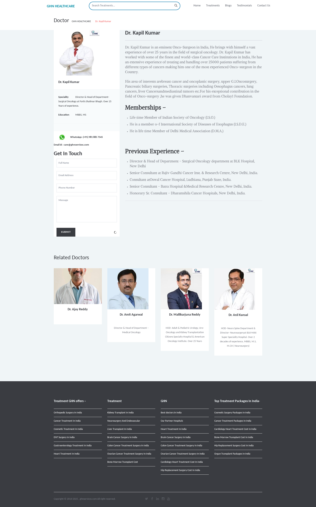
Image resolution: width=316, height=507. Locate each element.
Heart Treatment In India (67, 454)
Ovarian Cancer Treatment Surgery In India (129, 454)
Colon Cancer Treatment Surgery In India (128, 445)
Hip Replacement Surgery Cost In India (180, 470)
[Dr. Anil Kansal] (234, 289)
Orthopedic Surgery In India (68, 412)
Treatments (213, 5)
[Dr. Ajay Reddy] (78, 286)
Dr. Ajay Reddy (78, 309)
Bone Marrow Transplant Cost (122, 462)
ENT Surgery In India (64, 437)
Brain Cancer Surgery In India (122, 437)
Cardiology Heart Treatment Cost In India (182, 462)
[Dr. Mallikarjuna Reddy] (181, 288)
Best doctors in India (171, 412)
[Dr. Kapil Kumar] (77, 52)
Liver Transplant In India (119, 429)
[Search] (175, 5)
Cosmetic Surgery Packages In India (232, 412)
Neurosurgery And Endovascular (123, 421)
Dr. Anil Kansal (238, 315)
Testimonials (244, 5)
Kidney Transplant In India (120, 412)
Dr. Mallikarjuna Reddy (184, 314)
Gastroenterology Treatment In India (73, 445)
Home (197, 5)
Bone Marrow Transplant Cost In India (233, 437)
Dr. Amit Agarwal (131, 314)
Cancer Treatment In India (67, 421)
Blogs (228, 5)
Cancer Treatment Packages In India (232, 421)
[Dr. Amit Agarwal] (127, 288)
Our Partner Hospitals (172, 421)
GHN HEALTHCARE (61, 6)
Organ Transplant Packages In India (232, 454)
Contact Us (263, 5)
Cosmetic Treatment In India (68, 429)
